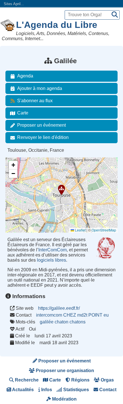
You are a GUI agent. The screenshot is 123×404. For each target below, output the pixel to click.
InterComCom (52, 249)
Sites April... (14, 4)
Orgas (107, 380)
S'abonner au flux (35, 100)
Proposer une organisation (64, 370)
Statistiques (75, 389)
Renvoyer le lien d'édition (43, 137)
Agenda (25, 75)
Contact (107, 389)
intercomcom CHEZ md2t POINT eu (72, 315)
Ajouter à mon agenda (39, 88)
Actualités (22, 389)
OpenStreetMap (104, 229)
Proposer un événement (41, 125)
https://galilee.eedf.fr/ (59, 308)
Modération (64, 399)
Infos (46, 389)
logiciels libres (51, 260)
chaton (61, 321)
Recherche (26, 380)
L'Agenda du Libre (56, 25)
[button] (61, 190)
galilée (46, 321)
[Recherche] (115, 15)
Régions (80, 380)
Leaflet (80, 229)
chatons (78, 321)
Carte (22, 112)
